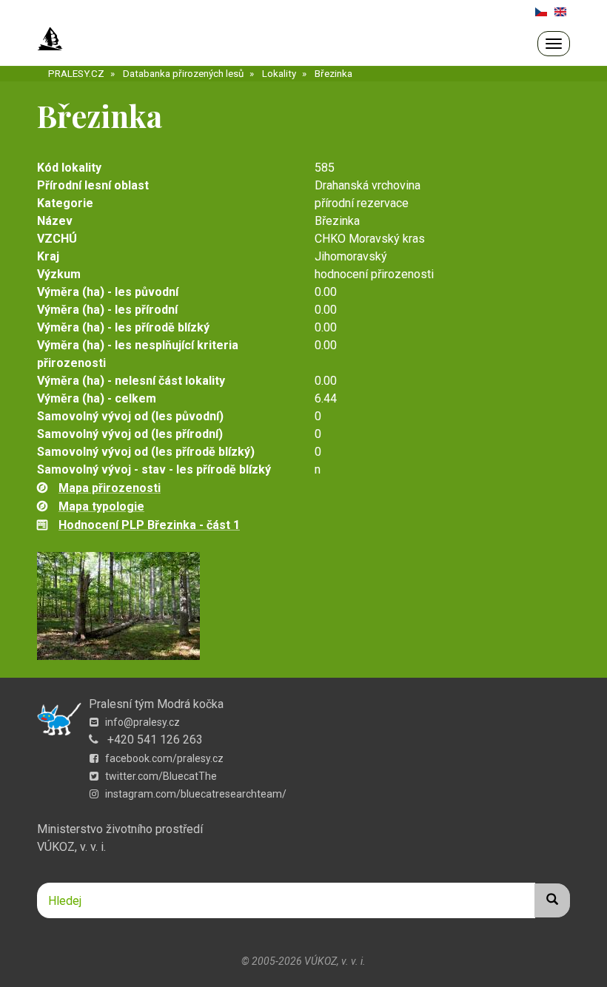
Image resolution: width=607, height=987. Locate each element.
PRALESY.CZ (76, 73)
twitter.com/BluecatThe (160, 776)
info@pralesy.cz (141, 722)
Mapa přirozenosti (109, 488)
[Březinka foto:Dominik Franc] (303, 606)
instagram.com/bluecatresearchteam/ (194, 794)
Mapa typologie (101, 506)
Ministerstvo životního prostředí (120, 829)
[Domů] (50, 39)
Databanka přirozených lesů (183, 73)
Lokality (279, 73)
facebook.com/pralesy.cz (163, 758)
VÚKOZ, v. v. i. (71, 847)
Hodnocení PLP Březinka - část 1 (149, 525)
